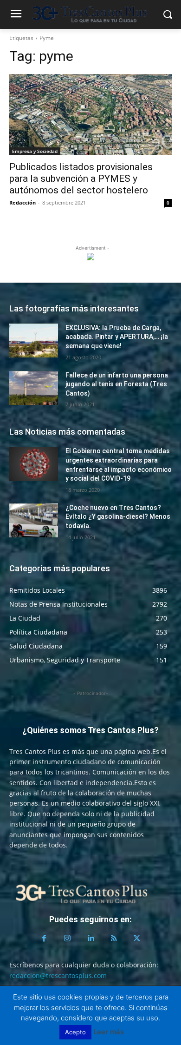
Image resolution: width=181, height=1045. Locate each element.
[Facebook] (44, 938)
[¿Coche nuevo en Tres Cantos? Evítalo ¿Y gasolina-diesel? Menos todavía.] (33, 520)
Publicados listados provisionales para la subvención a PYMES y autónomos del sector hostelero (81, 178)
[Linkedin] (90, 938)
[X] (137, 938)
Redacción (22, 202)
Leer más (108, 1031)
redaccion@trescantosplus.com (58, 975)
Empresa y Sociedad (35, 151)
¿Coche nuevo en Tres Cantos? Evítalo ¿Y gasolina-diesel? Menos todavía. (117, 516)
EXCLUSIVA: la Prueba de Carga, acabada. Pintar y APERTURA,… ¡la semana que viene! (116, 337)
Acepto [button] (75, 1032)
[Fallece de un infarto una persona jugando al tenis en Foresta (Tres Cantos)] (33, 388)
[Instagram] (67, 938)
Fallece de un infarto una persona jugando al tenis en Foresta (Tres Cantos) (116, 384)
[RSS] (113, 938)
